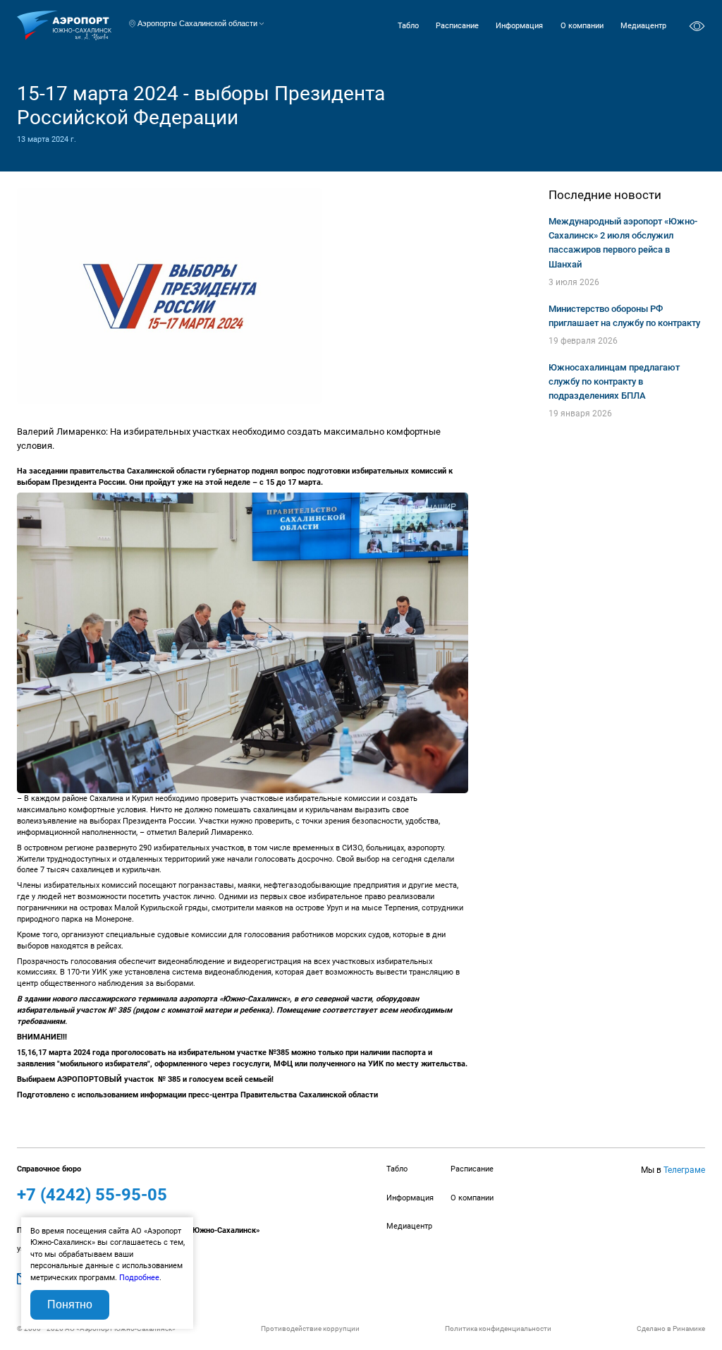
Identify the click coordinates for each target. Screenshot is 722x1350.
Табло (408, 25)
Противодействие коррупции (310, 1328)
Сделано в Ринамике (671, 1328)
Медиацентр (643, 25)
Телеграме (684, 1170)
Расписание (457, 25)
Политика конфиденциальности (498, 1328)
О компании (582, 25)
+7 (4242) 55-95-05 (92, 1194)
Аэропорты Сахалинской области (197, 23)
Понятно (69, 1304)
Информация (519, 25)
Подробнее (139, 1277)
